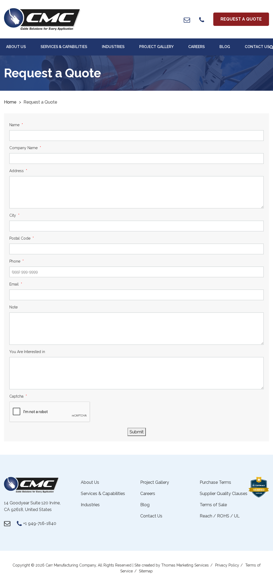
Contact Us (257, 47)
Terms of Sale (213, 504)
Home (10, 102)
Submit (137, 431)
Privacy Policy (227, 565)
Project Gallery (156, 47)
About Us (16, 47)
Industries (113, 47)
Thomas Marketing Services (185, 565)
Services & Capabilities (64, 47)
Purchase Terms (215, 482)
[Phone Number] (201, 19)
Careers (196, 47)
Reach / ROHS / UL (220, 515)
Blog (224, 47)
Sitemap (146, 571)
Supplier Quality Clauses (223, 493)
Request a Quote (241, 19)
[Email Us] (187, 19)
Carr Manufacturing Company (71, 565)
